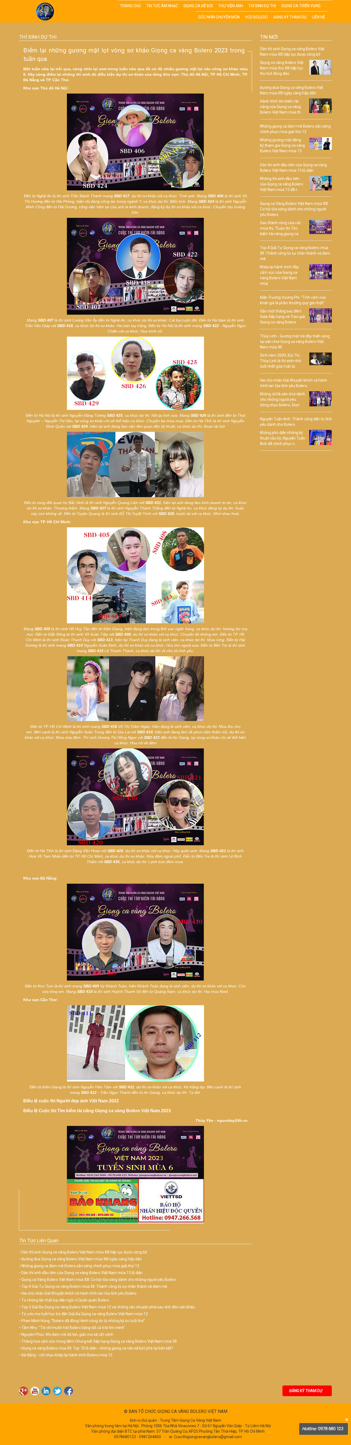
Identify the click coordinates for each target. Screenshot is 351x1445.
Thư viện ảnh (230, 6)
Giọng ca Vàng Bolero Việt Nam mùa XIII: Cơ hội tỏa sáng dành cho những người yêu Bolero (98, 1279)
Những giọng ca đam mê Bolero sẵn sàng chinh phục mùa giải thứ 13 (80, 1266)
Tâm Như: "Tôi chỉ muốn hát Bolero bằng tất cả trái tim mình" (73, 1327)
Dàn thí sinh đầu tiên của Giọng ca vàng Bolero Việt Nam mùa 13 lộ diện (82, 1273)
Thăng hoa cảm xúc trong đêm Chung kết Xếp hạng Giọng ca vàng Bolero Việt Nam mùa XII (99, 1341)
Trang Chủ (130, 6)
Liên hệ (318, 17)
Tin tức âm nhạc (162, 6)
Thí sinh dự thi (262, 6)
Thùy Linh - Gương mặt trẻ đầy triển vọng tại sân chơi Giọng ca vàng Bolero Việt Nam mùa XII (295, 341)
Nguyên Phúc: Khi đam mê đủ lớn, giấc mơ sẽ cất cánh (67, 1334)
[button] (327, 5)
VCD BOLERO (256, 17)
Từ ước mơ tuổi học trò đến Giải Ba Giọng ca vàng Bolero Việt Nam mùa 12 (84, 1314)
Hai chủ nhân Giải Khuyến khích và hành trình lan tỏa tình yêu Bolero (79, 1293)
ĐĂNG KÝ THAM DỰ (307, 1390)
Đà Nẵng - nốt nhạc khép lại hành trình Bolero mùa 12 (66, 1355)
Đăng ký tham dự (290, 17)
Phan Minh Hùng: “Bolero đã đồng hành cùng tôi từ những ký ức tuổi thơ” (83, 1321)
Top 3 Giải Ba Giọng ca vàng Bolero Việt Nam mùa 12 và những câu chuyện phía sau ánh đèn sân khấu (108, 1307)
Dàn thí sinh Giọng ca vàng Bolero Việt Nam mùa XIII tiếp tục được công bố (84, 1252)
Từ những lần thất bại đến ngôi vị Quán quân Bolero (65, 1300)
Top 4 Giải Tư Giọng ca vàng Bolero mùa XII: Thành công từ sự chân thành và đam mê (94, 1286)
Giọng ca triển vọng (301, 6)
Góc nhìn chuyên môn (219, 17)
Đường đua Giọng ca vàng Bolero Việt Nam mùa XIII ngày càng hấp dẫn (81, 1259)
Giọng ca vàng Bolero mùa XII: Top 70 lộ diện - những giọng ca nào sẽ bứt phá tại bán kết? (97, 1348)
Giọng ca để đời (198, 6)
